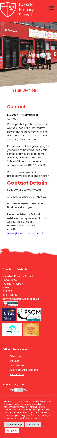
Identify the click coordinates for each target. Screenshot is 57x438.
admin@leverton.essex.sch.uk (25, 233)
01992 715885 (10, 295)
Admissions (17, 365)
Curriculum (17, 374)
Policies (14, 361)
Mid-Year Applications (24, 370)
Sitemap (15, 356)
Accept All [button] (12, 430)
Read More (33, 424)
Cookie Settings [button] (14, 424)
